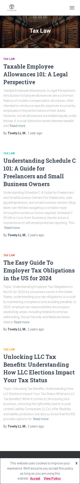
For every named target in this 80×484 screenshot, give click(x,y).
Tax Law (9, 59)
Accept (35, 478)
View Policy (52, 478)
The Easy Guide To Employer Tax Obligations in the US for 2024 (39, 270)
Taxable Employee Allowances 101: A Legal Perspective (35, 74)
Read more (17, 126)
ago (35, 133)
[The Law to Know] (13, 7)
